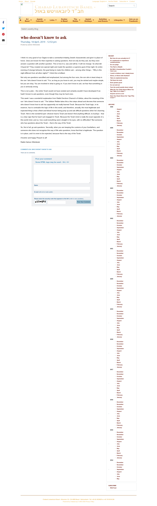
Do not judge (114, 64)
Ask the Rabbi (113, 1)
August (119, 109)
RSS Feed (113, 488)
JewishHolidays (88, 20)
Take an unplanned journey (119, 78)
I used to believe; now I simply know (122, 73)
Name (36, 185)
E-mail (43, 192)
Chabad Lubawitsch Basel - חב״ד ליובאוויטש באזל (65, 8)
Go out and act (115, 85)
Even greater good (116, 82)
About (27, 1)
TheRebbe (75, 20)
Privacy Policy (90, 501)
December (120, 130)
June (118, 114)
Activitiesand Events (103, 20)
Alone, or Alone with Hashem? (120, 75)
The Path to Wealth (116, 67)
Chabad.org (73, 501)
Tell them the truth (116, 80)
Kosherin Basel (64, 20)
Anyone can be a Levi (117, 93)
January (119, 125)
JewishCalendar (39, 20)
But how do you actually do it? (120, 58)
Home (21, 1)
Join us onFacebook (133, 20)
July (118, 111)
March (119, 120)
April (118, 118)
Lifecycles (118, 20)
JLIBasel (27, 20)
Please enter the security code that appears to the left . (59, 198)
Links (52, 20)
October (119, 134)
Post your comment (43, 159)
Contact (132, 1)
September (120, 137)
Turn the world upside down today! (121, 87)
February (120, 123)
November (120, 132)
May (118, 116)
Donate (32, 1)
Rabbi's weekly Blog (29, 29)
